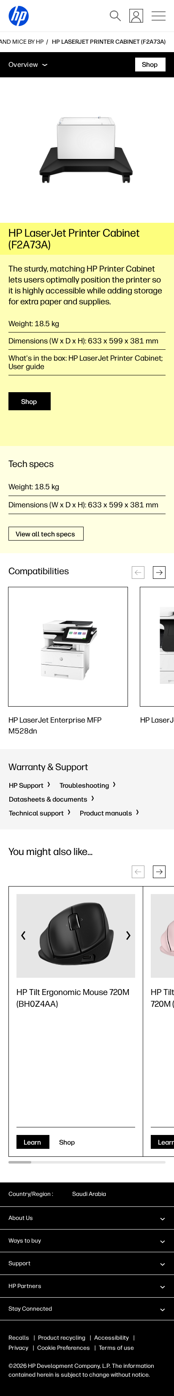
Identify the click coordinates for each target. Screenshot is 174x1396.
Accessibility (111, 1337)
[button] (159, 572)
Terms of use (116, 1347)
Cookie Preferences (63, 1347)
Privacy (18, 1347)
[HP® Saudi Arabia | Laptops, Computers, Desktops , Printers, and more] (18, 16)
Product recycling (61, 1337)
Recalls (18, 1337)
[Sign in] (136, 16)
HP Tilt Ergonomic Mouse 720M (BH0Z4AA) (72, 998)
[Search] (115, 16)
